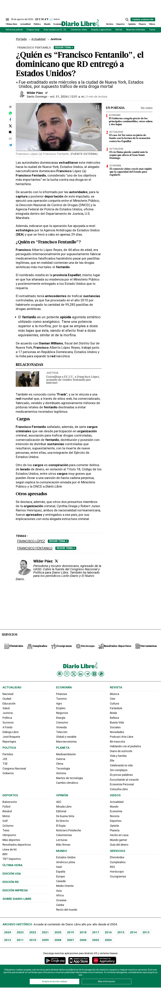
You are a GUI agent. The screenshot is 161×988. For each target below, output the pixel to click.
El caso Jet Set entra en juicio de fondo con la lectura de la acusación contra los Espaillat (129, 138)
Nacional (8, 694)
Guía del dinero (119, 844)
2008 (57, 940)
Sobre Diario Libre (17, 899)
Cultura (114, 703)
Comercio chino (79, 29)
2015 (120, 932)
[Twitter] (56, 561)
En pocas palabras (121, 774)
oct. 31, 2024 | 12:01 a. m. (67, 96)
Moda (113, 713)
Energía (60, 717)
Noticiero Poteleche (68, 830)
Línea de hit (10, 849)
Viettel (118, 29)
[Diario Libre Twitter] (73, 673)
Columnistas (64, 835)
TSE (5, 763)
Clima (59, 763)
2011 (20, 940)
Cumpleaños (118, 862)
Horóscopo (117, 871)
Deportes (120, 24)
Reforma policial (14, 29)
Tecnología (63, 768)
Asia (59, 890)
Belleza (114, 717)
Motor (6, 816)
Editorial (61, 811)
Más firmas (63, 844)
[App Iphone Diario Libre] (79, 960)
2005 (95, 940)
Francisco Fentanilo (35, 548)
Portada (21, 39)
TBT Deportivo (12, 859)
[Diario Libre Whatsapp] (101, 673)
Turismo (61, 698)
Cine (112, 698)
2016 (108, 932)
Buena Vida (117, 722)
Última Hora (11, 24)
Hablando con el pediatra (125, 746)
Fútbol (6, 806)
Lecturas (61, 840)
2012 (7, 940)
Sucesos (8, 722)
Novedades (117, 732)
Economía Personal (122, 784)
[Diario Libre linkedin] (80, 673)
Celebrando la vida (121, 765)
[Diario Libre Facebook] (60, 674)
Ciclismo (8, 825)
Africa (60, 895)
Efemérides (117, 857)
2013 (145, 932)
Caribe (60, 905)
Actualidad (25, 24)
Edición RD (11, 882)
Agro (59, 703)
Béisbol (7, 811)
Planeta (142, 24)
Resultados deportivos (17, 844)
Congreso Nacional (14, 768)
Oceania (61, 900)
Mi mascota (117, 741)
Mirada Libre (64, 806)
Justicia (52, 372)
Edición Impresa (15, 890)
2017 (95, 932)
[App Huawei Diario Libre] (104, 960)
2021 (45, 932)
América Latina (65, 862)
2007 (70, 940)
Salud (6, 708)
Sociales (115, 727)
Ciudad (7, 698)
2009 (45, 940)
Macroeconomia (66, 741)
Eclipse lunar (33, 29)
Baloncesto (10, 801)
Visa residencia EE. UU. (55, 29)
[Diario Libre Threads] (94, 673)
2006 (83, 940)
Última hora (12, 865)
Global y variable (66, 736)
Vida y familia (118, 755)
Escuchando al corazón (124, 779)
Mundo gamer (118, 840)
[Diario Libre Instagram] (66, 673)
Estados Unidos (66, 857)
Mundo (47, 24)
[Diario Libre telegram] (87, 673)
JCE (5, 759)
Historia (61, 773)
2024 (7, 932)
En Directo (62, 820)
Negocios (62, 713)
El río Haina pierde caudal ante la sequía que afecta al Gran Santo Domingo (128, 155)
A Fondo (7, 727)
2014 (133, 932)
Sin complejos (119, 770)
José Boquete (11, 736)
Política (37, 24)
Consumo (62, 722)
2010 (32, 940)
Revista (109, 24)
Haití (59, 866)
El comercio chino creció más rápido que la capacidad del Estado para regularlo (131, 172)
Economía (58, 24)
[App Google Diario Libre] (55, 960)
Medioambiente (66, 754)
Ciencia (60, 759)
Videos (152, 24)
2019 (70, 932)
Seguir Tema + (64, 47)
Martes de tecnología (69, 778)
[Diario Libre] (80, 22)
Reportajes (9, 741)
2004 (108, 940)
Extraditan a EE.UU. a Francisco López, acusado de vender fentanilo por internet (73, 380)
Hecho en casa (119, 835)
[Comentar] (10, 132)
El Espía (61, 825)
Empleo (60, 708)
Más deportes (11, 840)
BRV (5, 854)
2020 (57, 932)
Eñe (112, 760)
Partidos (8, 754)
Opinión (132, 24)
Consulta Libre (119, 789)
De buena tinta (65, 816)
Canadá (61, 881)
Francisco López (31, 541)
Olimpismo (9, 835)
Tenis (6, 830)
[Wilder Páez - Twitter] (46, 92)
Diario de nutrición (121, 751)
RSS (112, 866)
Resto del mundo (66, 909)
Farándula (116, 708)
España (60, 871)
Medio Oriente (65, 885)
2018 (83, 932)
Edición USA (12, 873)
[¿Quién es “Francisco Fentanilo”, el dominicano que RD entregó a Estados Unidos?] (10, 113)
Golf (5, 820)
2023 (20, 932)
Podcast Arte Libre (121, 736)
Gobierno (8, 773)
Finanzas (61, 694)
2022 (32, 932)
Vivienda (61, 727)
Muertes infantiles (135, 29)
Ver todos (147, 107)
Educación (9, 703)
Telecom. (62, 732)
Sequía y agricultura (101, 29)
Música (114, 694)
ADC (58, 801)
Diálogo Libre (11, 732)
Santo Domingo (37, 96)
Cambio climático (67, 782)
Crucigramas (118, 876)
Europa (60, 876)
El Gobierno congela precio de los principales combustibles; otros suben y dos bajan (131, 121)
